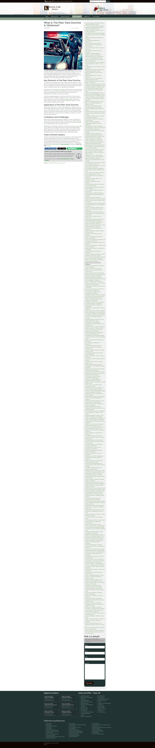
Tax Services (84, 710)
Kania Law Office (65, 144)
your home (61, 89)
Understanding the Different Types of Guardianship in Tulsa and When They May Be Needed (95, 366)
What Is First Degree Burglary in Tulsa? (94, 92)
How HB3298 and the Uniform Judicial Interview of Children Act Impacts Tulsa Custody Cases (94, 441)
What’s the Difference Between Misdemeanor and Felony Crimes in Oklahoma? (93, 123)
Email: (86, 651)
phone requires (69, 99)
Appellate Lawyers (85, 696)
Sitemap (45, 744)
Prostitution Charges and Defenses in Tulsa (95, 85)
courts (50, 90)
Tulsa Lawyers (62, 163)
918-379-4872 (67, 699)
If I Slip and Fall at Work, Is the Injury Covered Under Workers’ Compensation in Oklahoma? (95, 546)
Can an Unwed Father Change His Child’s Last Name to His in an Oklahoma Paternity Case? (95, 529)
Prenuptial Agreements (74, 733)
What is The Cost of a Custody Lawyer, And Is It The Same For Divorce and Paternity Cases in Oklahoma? (94, 330)
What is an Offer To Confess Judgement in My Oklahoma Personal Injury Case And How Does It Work (95, 632)
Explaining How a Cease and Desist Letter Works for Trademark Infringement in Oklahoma (95, 398)
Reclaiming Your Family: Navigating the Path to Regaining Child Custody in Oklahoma (94, 457)
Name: (86, 645)
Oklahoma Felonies (96, 728)
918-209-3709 (67, 706)
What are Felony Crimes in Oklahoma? (94, 126)
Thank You (100, 710)
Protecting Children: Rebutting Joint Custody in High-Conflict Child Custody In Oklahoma (95, 465)
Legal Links (86, 16)
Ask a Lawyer (49, 1)
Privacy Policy (101, 707)
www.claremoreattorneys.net (67, 700)
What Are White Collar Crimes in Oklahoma (95, 310)
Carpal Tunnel (49, 724)
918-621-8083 (50, 713)
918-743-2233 (69, 1)
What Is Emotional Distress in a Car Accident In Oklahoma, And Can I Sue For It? (94, 625)
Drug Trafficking (95, 723)
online (49, 145)
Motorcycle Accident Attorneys (52, 731)
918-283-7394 (50, 699)
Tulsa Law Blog (76, 16)
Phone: (86, 657)
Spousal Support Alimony (74, 735)
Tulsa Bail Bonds (95, 732)
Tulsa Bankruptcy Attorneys (87, 712)
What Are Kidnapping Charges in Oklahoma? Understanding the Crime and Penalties (94, 160)
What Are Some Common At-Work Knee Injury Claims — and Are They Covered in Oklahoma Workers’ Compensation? (94, 561)
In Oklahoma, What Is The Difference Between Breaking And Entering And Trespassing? (93, 305)
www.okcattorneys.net (49, 707)
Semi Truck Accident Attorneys (52, 733)
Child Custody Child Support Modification (77, 724)
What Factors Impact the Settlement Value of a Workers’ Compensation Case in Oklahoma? (95, 553)
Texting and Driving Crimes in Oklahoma (94, 302)
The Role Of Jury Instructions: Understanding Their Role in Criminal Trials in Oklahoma (95, 286)
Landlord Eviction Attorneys (104, 703)
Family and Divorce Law (86, 701)
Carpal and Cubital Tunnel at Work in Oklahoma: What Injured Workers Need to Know (94, 590)
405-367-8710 (50, 706)
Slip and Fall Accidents (50, 735)
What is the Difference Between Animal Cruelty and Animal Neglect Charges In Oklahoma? (94, 209)
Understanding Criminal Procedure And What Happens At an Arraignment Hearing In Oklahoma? (95, 213)
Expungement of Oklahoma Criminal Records (101, 724)
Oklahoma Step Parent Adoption (75, 732)
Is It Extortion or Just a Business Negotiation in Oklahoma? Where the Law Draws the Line (94, 324)
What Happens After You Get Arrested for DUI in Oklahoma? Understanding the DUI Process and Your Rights (95, 146)
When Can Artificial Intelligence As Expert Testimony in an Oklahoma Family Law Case (95, 511)
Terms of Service (102, 709)
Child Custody (72, 723)
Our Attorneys (101, 706)
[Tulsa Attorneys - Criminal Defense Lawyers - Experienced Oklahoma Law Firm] (52, 8)
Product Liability (49, 732)
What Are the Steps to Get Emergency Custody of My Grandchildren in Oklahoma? (94, 542)
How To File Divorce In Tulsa (75, 727)
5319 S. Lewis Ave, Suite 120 (59, 1)
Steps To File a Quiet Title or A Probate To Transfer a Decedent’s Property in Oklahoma (95, 620)
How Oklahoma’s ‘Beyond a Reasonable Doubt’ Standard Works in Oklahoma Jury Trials (94, 170)
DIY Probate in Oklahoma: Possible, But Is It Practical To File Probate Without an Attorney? (95, 316)
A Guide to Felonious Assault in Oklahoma (95, 26)
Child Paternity (72, 726)
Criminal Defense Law (53, 163)
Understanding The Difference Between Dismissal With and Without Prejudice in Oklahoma (94, 194)
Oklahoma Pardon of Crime (97, 731)
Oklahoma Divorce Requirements (76, 731)
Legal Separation (72, 728)
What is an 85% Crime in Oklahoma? (93, 277)
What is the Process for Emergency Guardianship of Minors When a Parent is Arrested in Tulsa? (94, 600)
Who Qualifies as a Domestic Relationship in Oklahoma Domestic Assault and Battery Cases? (95, 35)
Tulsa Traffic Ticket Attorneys (98, 733)
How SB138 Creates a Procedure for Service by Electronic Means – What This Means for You (94, 437)
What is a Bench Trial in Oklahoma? (93, 268)
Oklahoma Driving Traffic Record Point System (101, 727)
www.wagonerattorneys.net (50, 700)
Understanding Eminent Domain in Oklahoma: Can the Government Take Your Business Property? (95, 408)
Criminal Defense (85, 700)
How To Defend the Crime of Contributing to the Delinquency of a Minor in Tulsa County (95, 64)
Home (47, 16)
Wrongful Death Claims (51, 737)
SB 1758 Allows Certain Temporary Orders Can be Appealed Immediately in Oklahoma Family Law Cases (95, 502)
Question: (87, 663)
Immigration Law (84, 703)
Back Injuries (48, 723)
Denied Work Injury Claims (51, 726)
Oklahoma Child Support (74, 730)
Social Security (84, 709)
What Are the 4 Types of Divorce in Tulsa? (95, 371)
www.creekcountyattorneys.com (68, 707)
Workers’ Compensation (86, 716)
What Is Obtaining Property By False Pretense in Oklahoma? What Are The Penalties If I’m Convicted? (93, 299)
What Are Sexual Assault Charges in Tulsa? (95, 84)
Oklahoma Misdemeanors (97, 730)
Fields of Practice (65, 16)
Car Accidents (49, 728)
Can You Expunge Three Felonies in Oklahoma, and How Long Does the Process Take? (93, 45)
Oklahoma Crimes (96, 726)
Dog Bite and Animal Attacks (52, 730)
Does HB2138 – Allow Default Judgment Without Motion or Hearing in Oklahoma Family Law (94, 507)
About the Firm (54, 16)
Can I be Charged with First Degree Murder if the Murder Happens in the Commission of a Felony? (95, 205)
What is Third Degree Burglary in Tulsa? (94, 101)
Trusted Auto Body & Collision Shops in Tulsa (55, 736)
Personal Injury (84, 707)
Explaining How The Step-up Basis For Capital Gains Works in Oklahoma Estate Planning (94, 495)
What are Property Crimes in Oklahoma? (94, 273)
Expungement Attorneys (103, 699)
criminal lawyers (56, 144)
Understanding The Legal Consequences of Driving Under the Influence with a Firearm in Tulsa (95, 113)
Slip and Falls (49, 727)
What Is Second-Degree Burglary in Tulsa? (95, 94)
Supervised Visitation (73, 736)
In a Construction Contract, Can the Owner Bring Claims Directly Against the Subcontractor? (95, 521)
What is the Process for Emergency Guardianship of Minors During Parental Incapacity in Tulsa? (94, 604)
